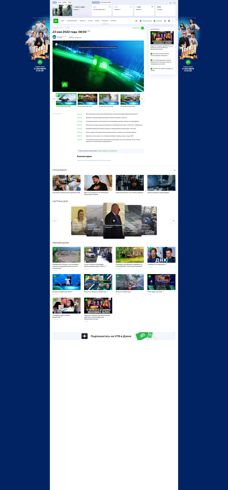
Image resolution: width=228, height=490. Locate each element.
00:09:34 (79, 136)
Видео (97, 20)
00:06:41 (79, 125)
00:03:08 (79, 121)
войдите (100, 151)
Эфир (62, 20)
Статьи (90, 20)
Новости (82, 20)
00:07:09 (79, 128)
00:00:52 (79, 114)
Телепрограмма (72, 20)
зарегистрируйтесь (111, 151)
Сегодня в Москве (147, 21)
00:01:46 (79, 117)
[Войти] (169, 21)
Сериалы (113, 20)
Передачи (105, 20)
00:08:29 (79, 132)
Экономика (159, 21)
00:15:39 (79, 139)
